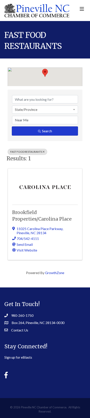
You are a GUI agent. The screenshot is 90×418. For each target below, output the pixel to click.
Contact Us (19, 330)
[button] (45, 73)
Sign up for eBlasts (18, 357)
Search (47, 131)
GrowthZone (54, 273)
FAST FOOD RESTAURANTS (26, 151)
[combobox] (45, 109)
